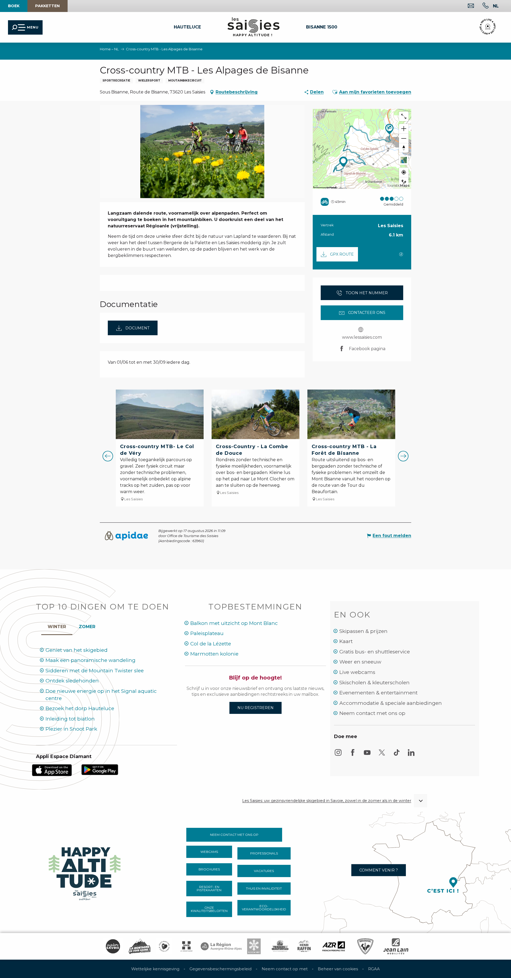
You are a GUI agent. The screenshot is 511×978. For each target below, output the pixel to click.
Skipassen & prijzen (363, 631)
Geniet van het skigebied (77, 650)
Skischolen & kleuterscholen (374, 683)
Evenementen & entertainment (378, 693)
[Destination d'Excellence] (164, 946)
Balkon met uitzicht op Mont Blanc (234, 623)
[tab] (56, 625)
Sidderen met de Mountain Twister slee (95, 671)
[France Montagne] (139, 946)
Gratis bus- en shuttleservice (374, 652)
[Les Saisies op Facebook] (353, 755)
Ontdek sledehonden (72, 681)
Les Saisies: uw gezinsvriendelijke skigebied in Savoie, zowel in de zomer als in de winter (326, 801)
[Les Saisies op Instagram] (338, 755)
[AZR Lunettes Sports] (333, 946)
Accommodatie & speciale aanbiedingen (390, 703)
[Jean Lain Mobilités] (395, 946)
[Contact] (466, 6)
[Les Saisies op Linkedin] (411, 755)
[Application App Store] (52, 769)
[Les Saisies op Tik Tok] (397, 755)
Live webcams (357, 672)
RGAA (374, 968)
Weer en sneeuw (360, 662)
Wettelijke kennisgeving (155, 968)
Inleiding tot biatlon (70, 719)
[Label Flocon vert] (254, 946)
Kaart (346, 641)
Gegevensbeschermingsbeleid (220, 968)
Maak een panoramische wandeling (90, 660)
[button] (496, 6)
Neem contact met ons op (372, 713)
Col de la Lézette (210, 644)
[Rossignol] (365, 946)
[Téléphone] (481, 6)
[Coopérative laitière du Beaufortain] (280, 946)
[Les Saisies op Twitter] (382, 755)
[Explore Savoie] (113, 946)
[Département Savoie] (186, 946)
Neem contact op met (285, 968)
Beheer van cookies (338, 968)
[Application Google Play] (100, 769)
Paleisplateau (207, 633)
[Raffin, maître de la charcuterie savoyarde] (304, 946)
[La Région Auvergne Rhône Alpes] (221, 946)
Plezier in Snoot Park (71, 729)
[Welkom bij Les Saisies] (85, 871)
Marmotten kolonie (214, 654)
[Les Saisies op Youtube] (367, 755)
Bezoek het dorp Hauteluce (80, 708)
